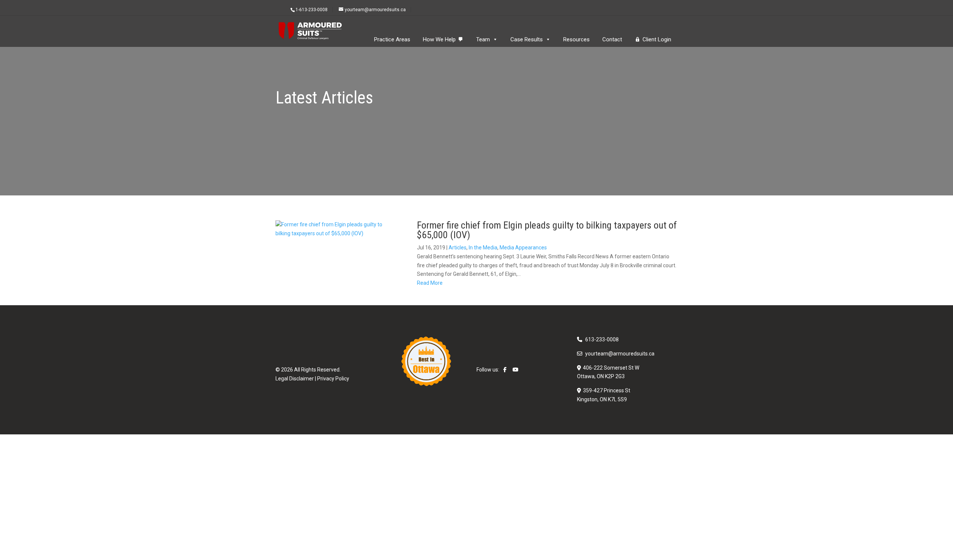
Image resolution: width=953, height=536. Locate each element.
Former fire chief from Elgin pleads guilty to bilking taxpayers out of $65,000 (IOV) (547, 230)
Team (483, 39)
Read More (430, 283)
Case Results (526, 39)
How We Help (439, 39)
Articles (457, 248)
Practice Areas (392, 39)
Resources (576, 39)
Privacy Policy (333, 379)
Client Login (657, 39)
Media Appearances (523, 248)
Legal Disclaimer (294, 379)
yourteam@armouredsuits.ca (619, 354)
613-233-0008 (602, 339)
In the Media (483, 248)
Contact (612, 39)
